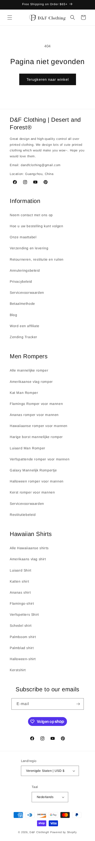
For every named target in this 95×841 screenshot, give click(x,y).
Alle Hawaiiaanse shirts (29, 548)
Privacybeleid (21, 281)
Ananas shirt (20, 592)
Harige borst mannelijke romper (36, 437)
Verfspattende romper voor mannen (39, 459)
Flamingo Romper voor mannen (36, 404)
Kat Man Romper (24, 393)
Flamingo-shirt (22, 603)
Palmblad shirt (22, 648)
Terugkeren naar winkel (48, 79)
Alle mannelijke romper (29, 370)
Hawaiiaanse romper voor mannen (38, 426)
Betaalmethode (22, 304)
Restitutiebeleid (23, 515)
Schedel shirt (21, 625)
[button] (9, 17)
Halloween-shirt (23, 659)
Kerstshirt (18, 670)
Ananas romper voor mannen (34, 415)
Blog (13, 315)
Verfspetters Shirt (24, 614)
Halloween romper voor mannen (37, 481)
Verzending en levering (29, 248)
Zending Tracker (23, 337)
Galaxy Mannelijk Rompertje (33, 470)
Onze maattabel (23, 237)
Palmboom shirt (23, 637)
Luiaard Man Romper (27, 448)
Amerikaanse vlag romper (31, 382)
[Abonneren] (78, 704)
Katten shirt (19, 581)
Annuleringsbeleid (25, 270)
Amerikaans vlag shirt (28, 559)
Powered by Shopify (63, 832)
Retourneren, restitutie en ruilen (37, 259)
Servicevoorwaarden (27, 292)
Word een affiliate (24, 326)
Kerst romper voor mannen (32, 492)
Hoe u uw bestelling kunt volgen (36, 226)
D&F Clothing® (39, 832)
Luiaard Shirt (20, 570)
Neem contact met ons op (31, 215)
